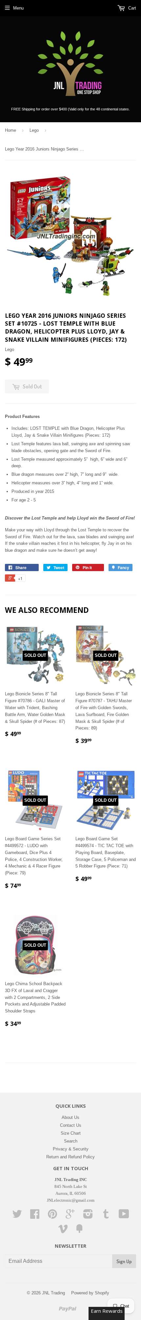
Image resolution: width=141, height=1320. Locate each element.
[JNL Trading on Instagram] (88, 1216)
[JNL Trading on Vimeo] (63, 1231)
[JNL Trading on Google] (70, 1216)
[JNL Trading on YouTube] (124, 1216)
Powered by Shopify (90, 1292)
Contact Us (70, 1125)
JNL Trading (53, 1292)
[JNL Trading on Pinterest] (52, 1216)
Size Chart (71, 1133)
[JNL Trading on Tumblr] (106, 1216)
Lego (34, 130)
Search (70, 1141)
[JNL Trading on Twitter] (17, 1216)
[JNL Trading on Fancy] (79, 1231)
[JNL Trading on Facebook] (35, 1216)
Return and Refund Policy (70, 1156)
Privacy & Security (71, 1148)
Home (10, 130)
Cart (131, 8)
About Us (70, 1117)
